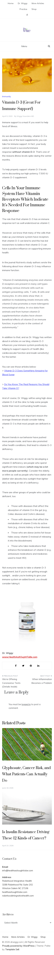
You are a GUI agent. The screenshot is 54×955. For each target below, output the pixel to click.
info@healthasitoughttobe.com (17, 870)
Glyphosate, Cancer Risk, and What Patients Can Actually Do (26, 774)
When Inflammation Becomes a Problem (41, 681)
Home (11, 3)
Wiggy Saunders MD (25, 116)
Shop (34, 9)
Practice (23, 9)
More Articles (38, 3)
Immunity (6, 96)
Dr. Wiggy (22, 3)
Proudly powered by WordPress (18, 945)
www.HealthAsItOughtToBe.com (19, 656)
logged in (26, 704)
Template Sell (12, 949)
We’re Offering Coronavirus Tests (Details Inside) (11, 683)
